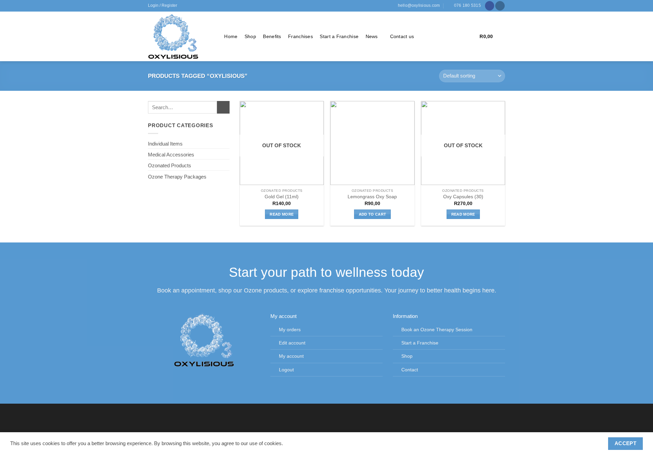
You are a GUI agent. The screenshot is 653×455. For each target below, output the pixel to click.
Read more (282, 214)
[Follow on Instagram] (500, 6)
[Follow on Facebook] (490, 6)
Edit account (292, 343)
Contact (409, 369)
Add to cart (372, 214)
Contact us (402, 36)
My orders (290, 329)
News (372, 36)
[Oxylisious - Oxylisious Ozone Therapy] (179, 36)
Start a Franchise (339, 36)
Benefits (272, 36)
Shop (250, 36)
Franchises (300, 36)
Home (230, 36)
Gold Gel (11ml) (282, 196)
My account (291, 356)
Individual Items (165, 144)
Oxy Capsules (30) (463, 196)
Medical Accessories (171, 154)
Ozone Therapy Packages (177, 177)
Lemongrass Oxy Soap (372, 196)
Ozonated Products (169, 165)
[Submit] (223, 107)
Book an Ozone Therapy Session (436, 329)
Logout (286, 369)
